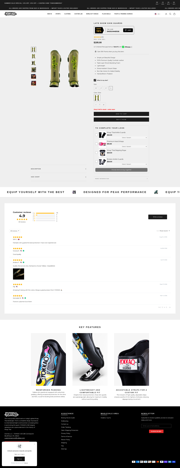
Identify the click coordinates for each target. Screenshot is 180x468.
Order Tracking (66, 427)
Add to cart (121, 114)
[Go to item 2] (33, 56)
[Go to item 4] (33, 69)
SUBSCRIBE (156, 431)
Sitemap (64, 449)
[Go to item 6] (33, 83)
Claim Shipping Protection (69, 430)
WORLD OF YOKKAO (92, 14)
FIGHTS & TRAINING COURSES (123, 14)
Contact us (64, 424)
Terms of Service (66, 436)
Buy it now (121, 119)
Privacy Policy (65, 433)
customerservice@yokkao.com (14, 438)
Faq (62, 446)
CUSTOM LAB (78, 14)
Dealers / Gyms (106, 418)
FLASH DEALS (106, 14)
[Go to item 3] (33, 63)
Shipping (64, 443)
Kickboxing (64, 421)
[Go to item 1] (33, 49)
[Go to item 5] (33, 76)
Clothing (67, 14)
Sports (58, 14)
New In (49, 14)
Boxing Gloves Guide (68, 418)
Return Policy (65, 439)
